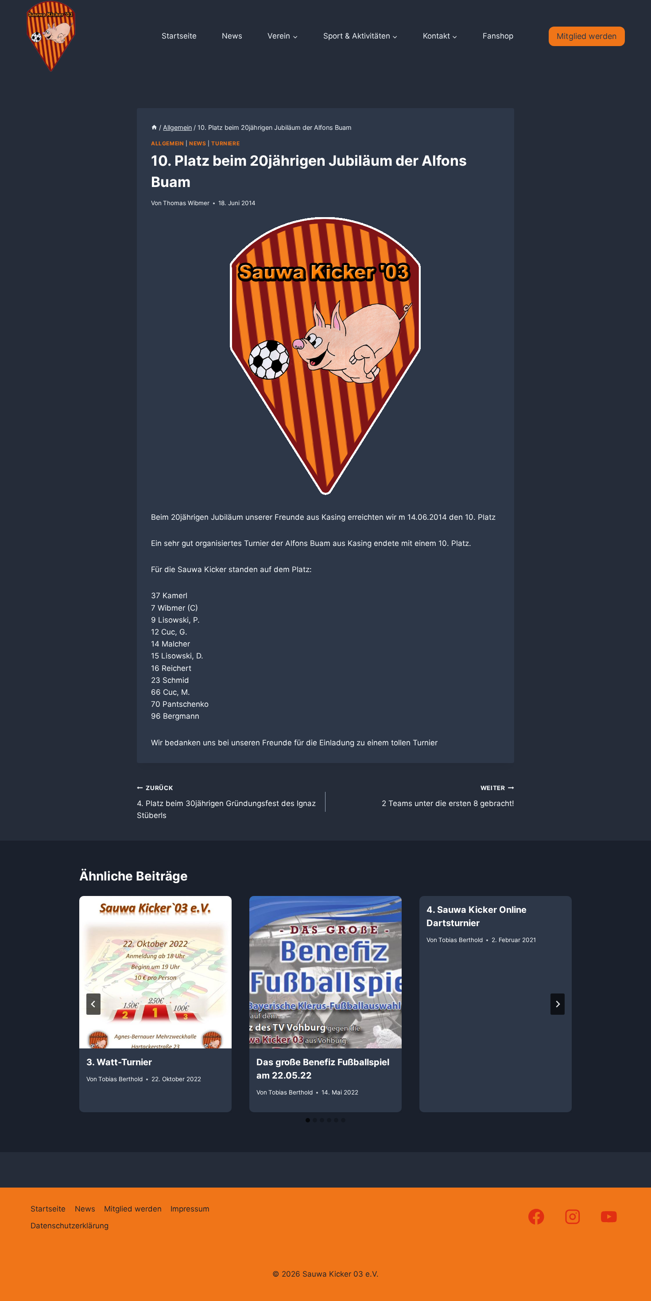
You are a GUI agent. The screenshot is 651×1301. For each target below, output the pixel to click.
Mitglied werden (587, 36)
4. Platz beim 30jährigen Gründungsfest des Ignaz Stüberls (226, 802)
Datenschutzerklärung (69, 1225)
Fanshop (498, 35)
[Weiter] (557, 1004)
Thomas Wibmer (186, 202)
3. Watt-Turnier (119, 1062)
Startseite (179, 35)
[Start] (154, 127)
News (232, 35)
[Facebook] (536, 1216)
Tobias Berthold (120, 1079)
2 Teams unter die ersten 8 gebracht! (448, 796)
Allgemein (167, 143)
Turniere (225, 143)
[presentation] (155, 972)
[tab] (308, 1120)
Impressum (189, 1208)
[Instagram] (573, 1216)
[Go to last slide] (93, 1004)
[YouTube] (609, 1216)
